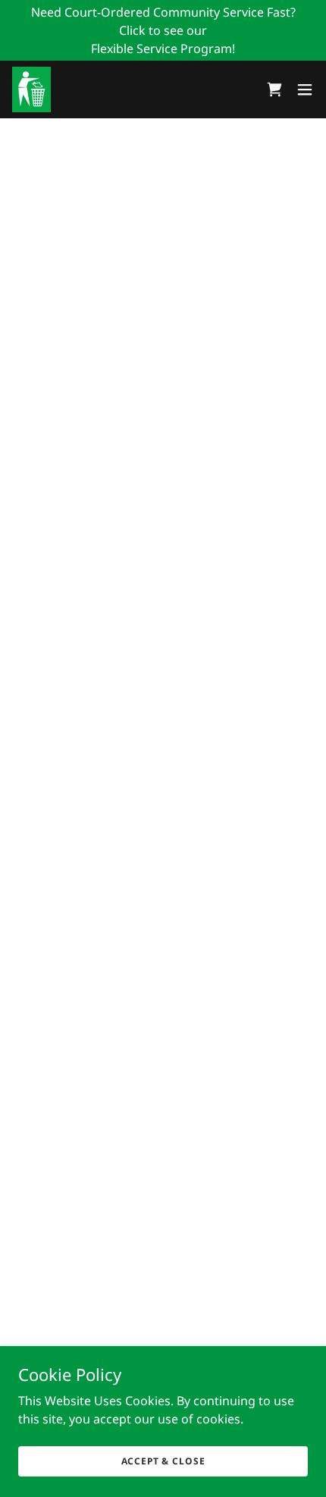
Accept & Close (163, 1461)
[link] (31, 89)
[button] (274, 89)
